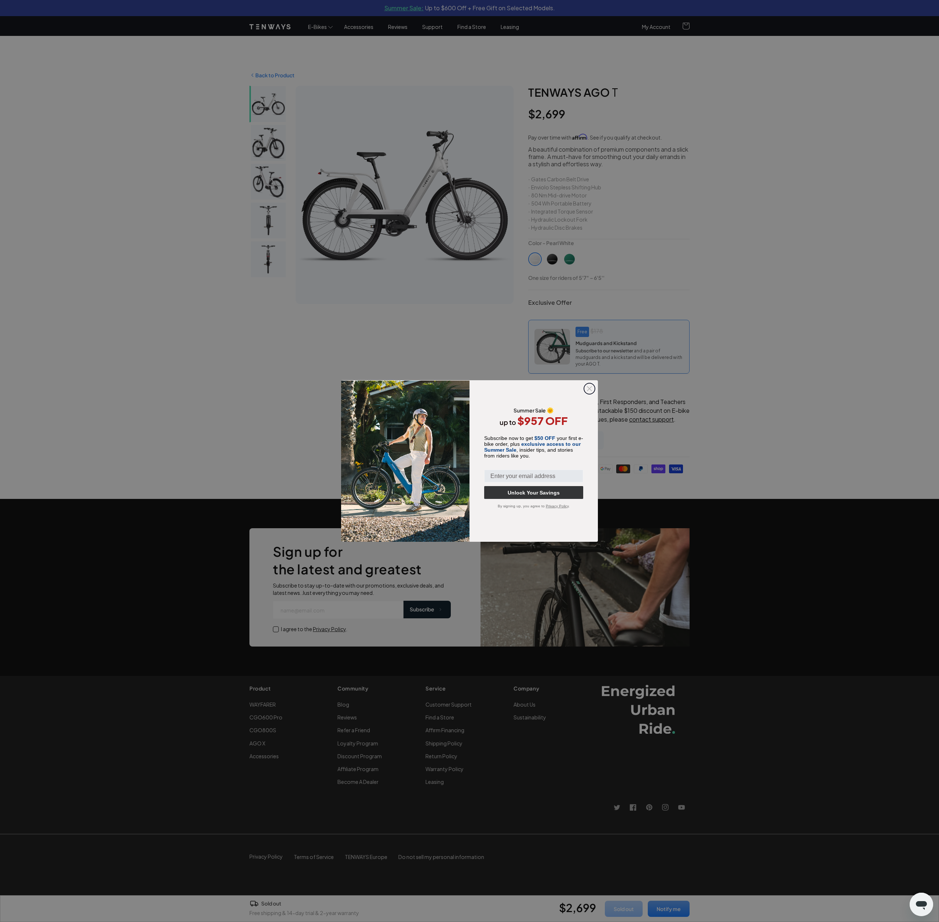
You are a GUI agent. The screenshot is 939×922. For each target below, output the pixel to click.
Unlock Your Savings (534, 493)
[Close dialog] (589, 388)
